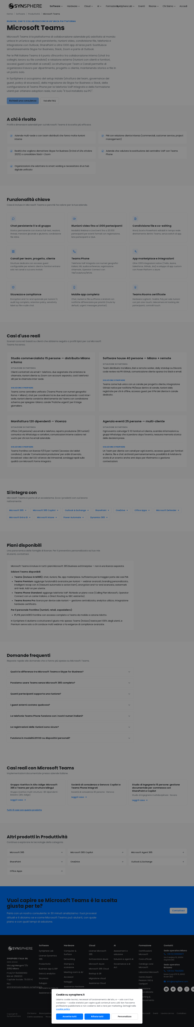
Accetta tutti (70, 1016)
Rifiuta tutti (97, 1016)
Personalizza (124, 1016)
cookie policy (63, 1009)
